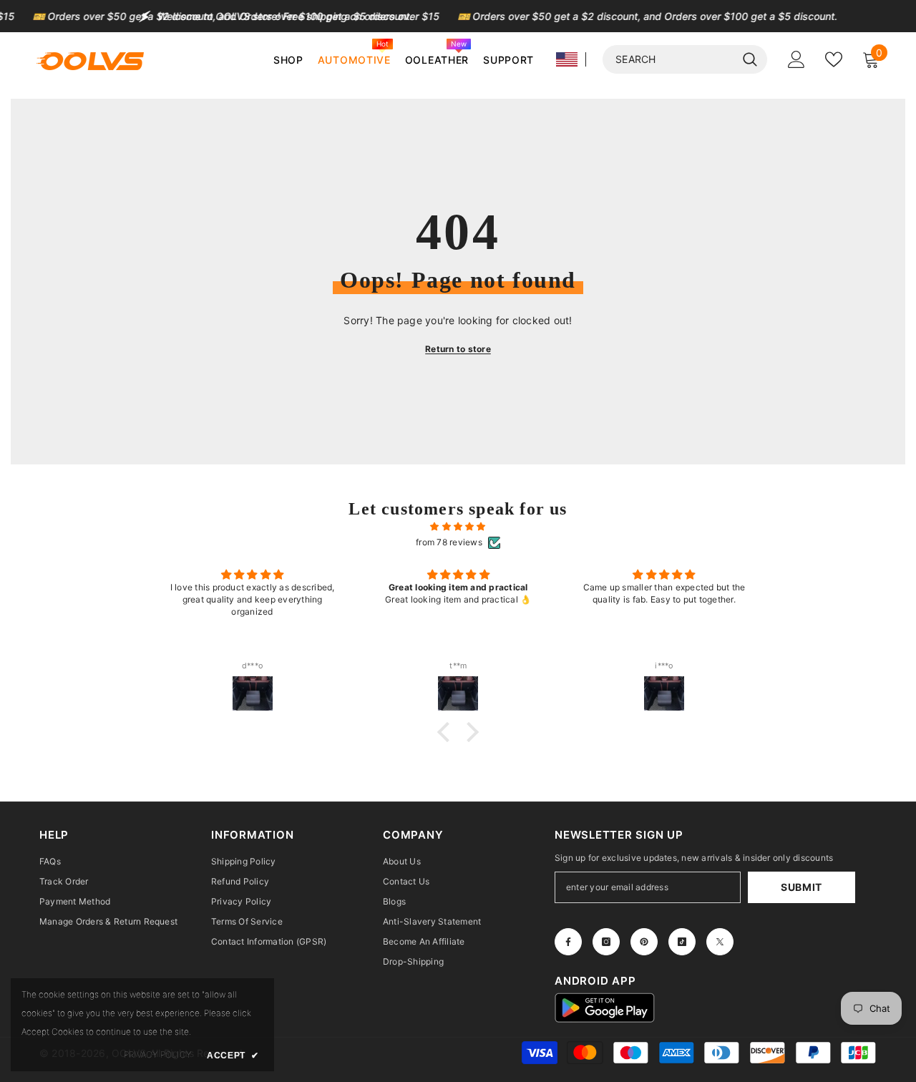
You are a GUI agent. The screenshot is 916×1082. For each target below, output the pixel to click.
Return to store (458, 348)
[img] (458, 527)
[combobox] (669, 59)
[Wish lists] (833, 59)
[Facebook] (568, 941)
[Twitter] (720, 941)
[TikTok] (682, 941)
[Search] (685, 59)
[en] (567, 59)
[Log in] (796, 59)
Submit (801, 887)
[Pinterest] (644, 941)
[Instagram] (606, 941)
